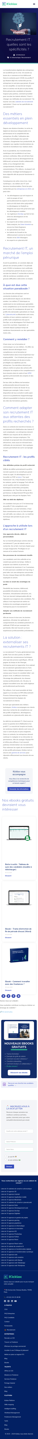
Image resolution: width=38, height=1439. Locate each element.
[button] (34, 4)
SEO (18, 237)
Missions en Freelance (11, 1375)
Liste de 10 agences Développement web (14, 1208)
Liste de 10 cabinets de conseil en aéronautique (16, 1189)
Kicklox (14, 707)
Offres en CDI (8, 1371)
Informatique (16, 57)
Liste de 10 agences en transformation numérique (17, 1252)
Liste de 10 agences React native (12, 1243)
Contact (6, 1322)
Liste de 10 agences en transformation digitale (16, 1249)
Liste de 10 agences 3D (8, 1191)
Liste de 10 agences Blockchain (11, 1200)
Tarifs (6, 1421)
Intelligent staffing (10, 1409)
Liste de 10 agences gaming (10, 1220)
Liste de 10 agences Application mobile (13, 1197)
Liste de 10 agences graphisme (11, 1223)
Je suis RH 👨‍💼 (12, 1157)
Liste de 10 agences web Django (11, 1260)
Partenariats (8, 1326)
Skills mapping (9, 1404)
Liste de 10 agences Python (10, 1237)
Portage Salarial (9, 1383)
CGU (6, 1309)
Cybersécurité (10, 314)
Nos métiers (8, 1387)
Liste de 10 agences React (9, 1239)
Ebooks (6, 1362)
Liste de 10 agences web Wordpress (13, 1265)
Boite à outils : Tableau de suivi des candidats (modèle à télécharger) (18, 867)
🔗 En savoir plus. (6, 1012)
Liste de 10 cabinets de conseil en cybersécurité (16, 1202)
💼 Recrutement (9, 1330)
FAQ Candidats (9, 1317)
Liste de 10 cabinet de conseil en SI (12, 1246)
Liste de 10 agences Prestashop (11, 1234)
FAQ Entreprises (9, 1313)
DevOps (21, 214)
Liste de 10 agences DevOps (10, 1211)
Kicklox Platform (9, 1400)
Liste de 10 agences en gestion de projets (14, 1217)
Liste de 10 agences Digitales (10, 1213)
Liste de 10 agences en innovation (12, 1228)
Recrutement (26, 57)
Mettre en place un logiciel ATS (14, 1354)
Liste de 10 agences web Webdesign (13, 1263)
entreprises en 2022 (23, 189)
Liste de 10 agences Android (10, 1194)
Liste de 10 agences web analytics (12, 1257)
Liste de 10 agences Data (9, 1205)
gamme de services (18, 753)
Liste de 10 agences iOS (9, 1231)
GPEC (30, 373)
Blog (5, 1358)
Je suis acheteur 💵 (14, 1160)
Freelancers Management (12, 1417)
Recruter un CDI (9, 1338)
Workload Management (12, 1413)
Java (20, 477)
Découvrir (8, 876)
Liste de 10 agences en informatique (13, 1226)
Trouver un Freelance (11, 1342)
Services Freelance (10, 1379)
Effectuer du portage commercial (15, 1346)
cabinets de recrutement (24, 102)
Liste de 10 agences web (9, 1254)
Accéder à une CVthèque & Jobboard (16, 1350)
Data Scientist (26, 224)
